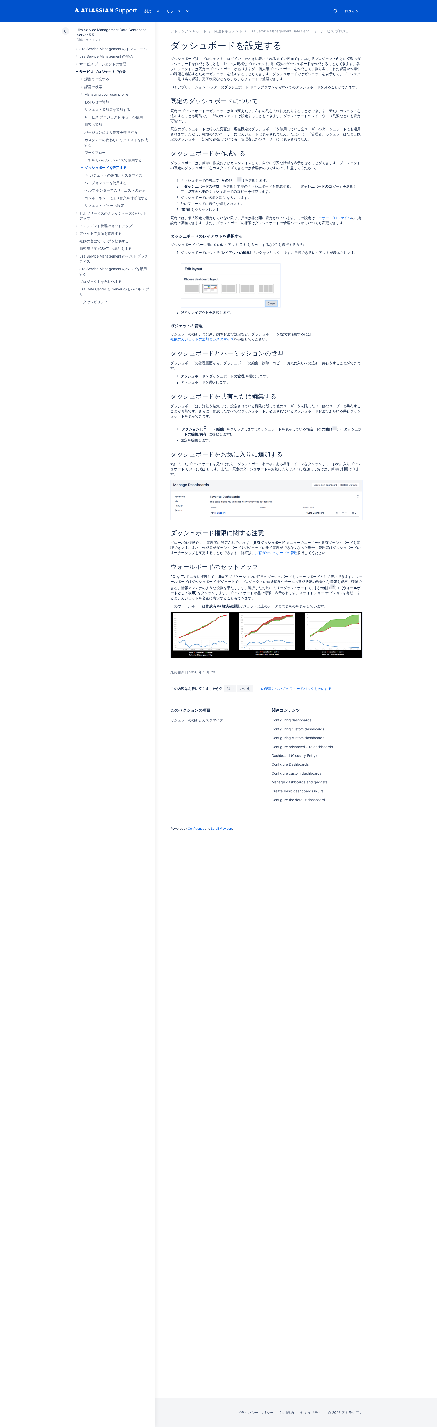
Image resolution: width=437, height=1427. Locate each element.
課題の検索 (93, 86)
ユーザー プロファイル (333, 218)
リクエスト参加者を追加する (107, 109)
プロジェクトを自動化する (100, 281)
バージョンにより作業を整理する (110, 132)
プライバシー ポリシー (255, 1412)
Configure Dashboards (290, 764)
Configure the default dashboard (298, 800)
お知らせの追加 (96, 102)
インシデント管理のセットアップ (105, 226)
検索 (336, 11)
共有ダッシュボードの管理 (276, 552)
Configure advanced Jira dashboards (302, 746)
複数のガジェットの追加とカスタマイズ (202, 339)
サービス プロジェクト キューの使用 (113, 117)
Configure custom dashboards (296, 773)
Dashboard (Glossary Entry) (294, 755)
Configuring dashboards (291, 720)
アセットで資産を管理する (100, 233)
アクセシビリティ (93, 302)
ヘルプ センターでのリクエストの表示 (114, 190)
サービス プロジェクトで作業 (102, 71)
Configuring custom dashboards (298, 729)
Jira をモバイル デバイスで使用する (113, 160)
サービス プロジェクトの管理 (102, 64)
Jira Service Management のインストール (113, 49)
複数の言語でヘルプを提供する (104, 241)
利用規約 (287, 1412)
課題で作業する (96, 79)
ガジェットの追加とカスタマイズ (116, 175)
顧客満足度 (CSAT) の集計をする (105, 248)
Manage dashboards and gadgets (299, 782)
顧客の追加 (93, 124)
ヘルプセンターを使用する (105, 183)
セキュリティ (310, 1412)
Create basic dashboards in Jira (298, 791)
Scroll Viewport (221, 828)
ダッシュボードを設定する (105, 167)
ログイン (352, 11)
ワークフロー (95, 152)
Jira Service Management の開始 (106, 56)
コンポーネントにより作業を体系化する (116, 198)
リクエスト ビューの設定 (104, 205)
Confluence (196, 828)
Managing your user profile (106, 94)
